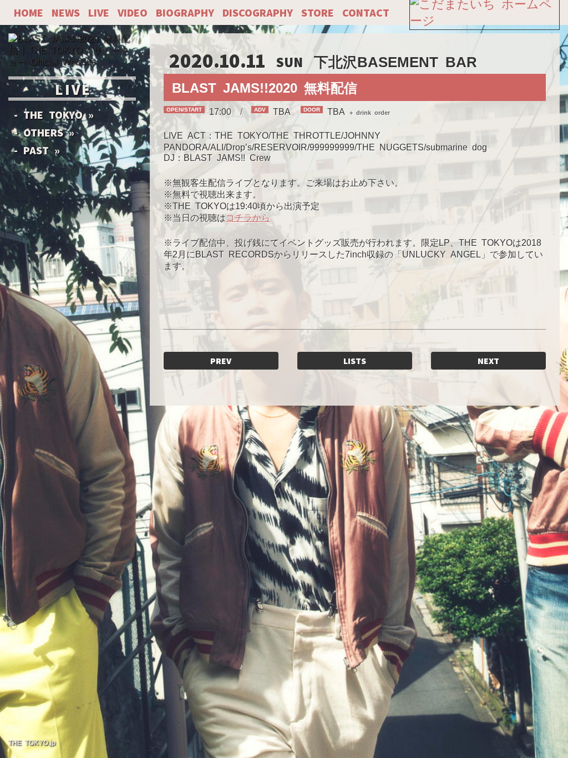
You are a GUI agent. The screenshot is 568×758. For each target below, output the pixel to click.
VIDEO (133, 11)
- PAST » (37, 149)
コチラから (248, 217)
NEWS (66, 11)
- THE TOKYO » (54, 113)
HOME (28, 11)
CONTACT (365, 11)
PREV (220, 360)
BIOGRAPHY (185, 11)
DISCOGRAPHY (257, 11)
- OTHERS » (44, 131)
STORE (317, 11)
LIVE (98, 11)
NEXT (488, 360)
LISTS (354, 360)
